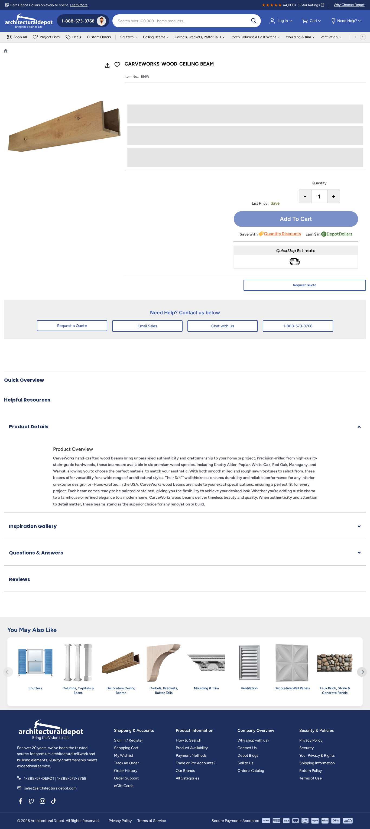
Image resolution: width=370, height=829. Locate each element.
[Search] (254, 21)
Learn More (78, 5)
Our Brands (185, 770)
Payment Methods (191, 755)
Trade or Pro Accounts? (195, 763)
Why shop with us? (253, 740)
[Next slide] (362, 672)
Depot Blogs (248, 755)
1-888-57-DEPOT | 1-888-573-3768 (55, 778)
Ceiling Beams (154, 37)
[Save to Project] (117, 65)
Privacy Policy (310, 740)
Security (306, 748)
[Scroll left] (355, 37)
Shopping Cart (126, 748)
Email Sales (147, 326)
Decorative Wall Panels (292, 688)
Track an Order (126, 763)
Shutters (127, 37)
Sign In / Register (128, 740)
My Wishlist (123, 755)
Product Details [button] (28, 426)
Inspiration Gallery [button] (33, 526)
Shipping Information (317, 763)
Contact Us (247, 748)
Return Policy (310, 770)
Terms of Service (151, 820)
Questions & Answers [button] (36, 552)
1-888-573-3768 (298, 326)
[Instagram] (42, 802)
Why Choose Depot (349, 5)
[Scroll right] (363, 37)
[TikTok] (53, 802)
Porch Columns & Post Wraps (253, 37)
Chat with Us (222, 326)
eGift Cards (124, 786)
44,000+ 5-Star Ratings (301, 5)
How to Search (188, 740)
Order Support (126, 778)
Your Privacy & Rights (317, 755)
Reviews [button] (19, 579)
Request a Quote (72, 325)
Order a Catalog (251, 770)
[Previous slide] (8, 672)
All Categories (187, 778)
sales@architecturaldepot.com (50, 788)
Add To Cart (296, 219)
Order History (125, 770)
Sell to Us (246, 763)
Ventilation (328, 37)
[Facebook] (20, 802)
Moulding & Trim (298, 37)
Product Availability (192, 748)
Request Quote (304, 285)
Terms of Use (310, 778)
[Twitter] (31, 802)
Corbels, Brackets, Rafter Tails (198, 37)
